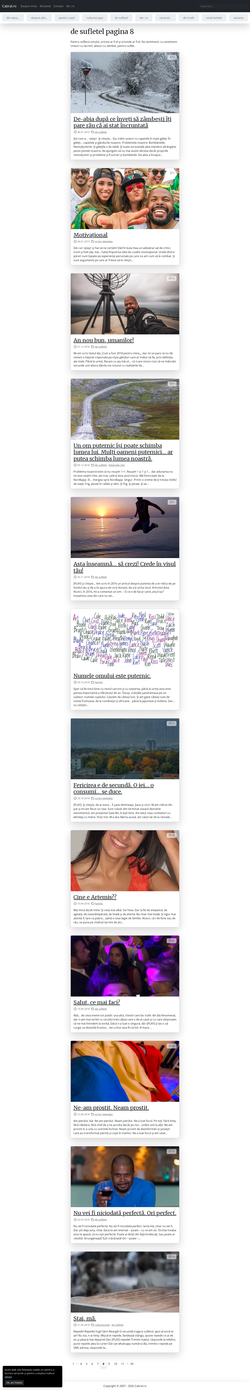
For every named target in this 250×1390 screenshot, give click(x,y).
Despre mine (29, 6)
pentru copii (67, 18)
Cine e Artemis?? (94, 897)
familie (99, 682)
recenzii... (165, 18)
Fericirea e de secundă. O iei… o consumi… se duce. (113, 788)
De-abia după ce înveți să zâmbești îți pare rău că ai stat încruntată (122, 122)
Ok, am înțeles (14, 1382)
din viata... (12, 18)
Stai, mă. (84, 1318)
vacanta (239, 18)
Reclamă (45, 6)
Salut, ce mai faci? (96, 1002)
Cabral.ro (9, 6)
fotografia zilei (117, 465)
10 (115, 1364)
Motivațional (90, 235)
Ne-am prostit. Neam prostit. (111, 1107)
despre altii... (39, 18)
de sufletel (121, 18)
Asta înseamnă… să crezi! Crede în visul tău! (124, 567)
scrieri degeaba (104, 241)
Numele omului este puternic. (112, 675)
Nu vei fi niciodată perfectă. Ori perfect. (124, 1213)
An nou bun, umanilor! (103, 340)
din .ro (70, 6)
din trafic (189, 18)
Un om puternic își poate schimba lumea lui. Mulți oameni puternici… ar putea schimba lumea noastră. (123, 452)
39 (131, 1364)
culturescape (94, 18)
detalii (8, 1376)
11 (122, 1364)
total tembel (214, 18)
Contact (58, 6)
